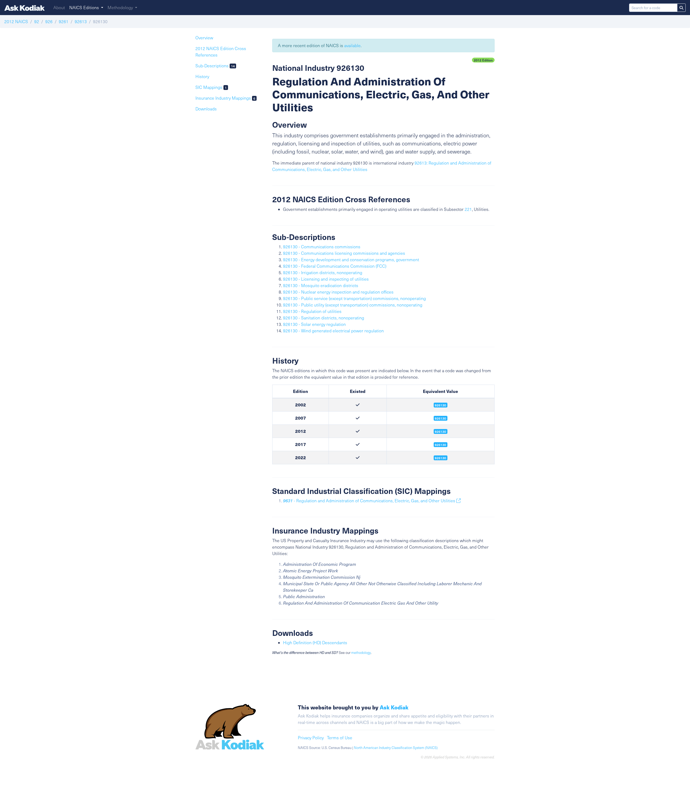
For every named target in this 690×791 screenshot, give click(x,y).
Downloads (206, 108)
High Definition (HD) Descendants (315, 642)
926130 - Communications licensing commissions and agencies (344, 253)
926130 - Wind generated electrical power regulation (333, 330)
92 (36, 21)
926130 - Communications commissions (321, 246)
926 (49, 21)
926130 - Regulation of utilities (312, 311)
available (352, 45)
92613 (81, 21)
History (202, 76)
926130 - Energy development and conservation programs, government (351, 259)
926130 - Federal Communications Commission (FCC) (334, 266)
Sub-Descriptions (215, 65)
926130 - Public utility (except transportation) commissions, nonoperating (352, 305)
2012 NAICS (16, 21)
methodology (361, 652)
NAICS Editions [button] (84, 7)
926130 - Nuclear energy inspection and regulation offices (338, 292)
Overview (204, 37)
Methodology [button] (121, 7)
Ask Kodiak (394, 707)
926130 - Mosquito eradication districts (320, 285)
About (59, 7)
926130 (440, 431)
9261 (63, 21)
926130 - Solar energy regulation (314, 324)
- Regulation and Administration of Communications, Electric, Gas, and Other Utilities (369, 500)
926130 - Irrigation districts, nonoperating (322, 272)
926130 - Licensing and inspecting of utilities (326, 279)
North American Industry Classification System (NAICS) (396, 747)
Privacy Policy (311, 737)
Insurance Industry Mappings (225, 98)
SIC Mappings (211, 87)
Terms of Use (339, 737)
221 (468, 209)
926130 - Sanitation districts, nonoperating (323, 317)
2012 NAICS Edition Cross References (220, 52)
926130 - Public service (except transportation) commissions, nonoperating (354, 298)
